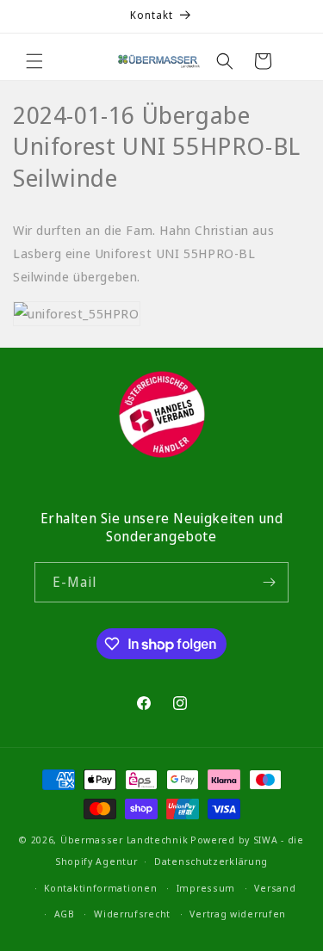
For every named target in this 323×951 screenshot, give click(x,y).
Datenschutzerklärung (211, 861)
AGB (64, 913)
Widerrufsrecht (132, 913)
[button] (34, 61)
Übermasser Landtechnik (124, 839)
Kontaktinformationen (100, 887)
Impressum (206, 887)
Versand (274, 887)
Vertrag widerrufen (237, 913)
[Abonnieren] (269, 582)
